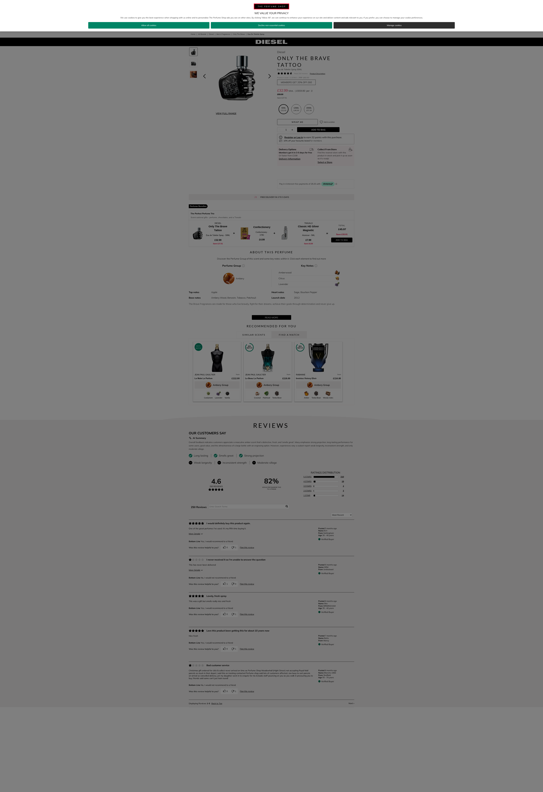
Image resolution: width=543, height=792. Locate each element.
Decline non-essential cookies (271, 25)
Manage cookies (394, 25)
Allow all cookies (148, 25)
